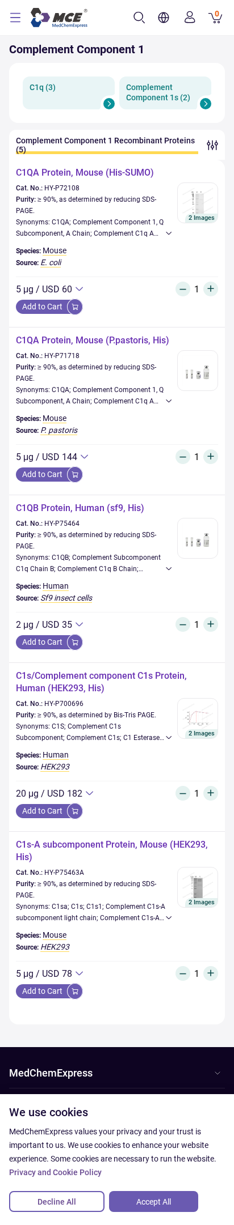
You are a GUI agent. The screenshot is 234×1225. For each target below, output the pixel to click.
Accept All (153, 1201)
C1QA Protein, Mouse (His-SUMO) (85, 172)
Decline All (56, 1201)
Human (56, 585)
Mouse (54, 250)
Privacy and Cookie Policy (55, 1172)
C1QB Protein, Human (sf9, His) (80, 508)
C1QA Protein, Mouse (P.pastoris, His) (92, 340)
